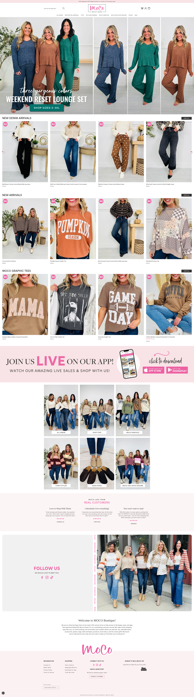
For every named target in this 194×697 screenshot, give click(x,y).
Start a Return (69, 665)
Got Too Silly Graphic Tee (57, 337)
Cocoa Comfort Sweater (9, 261)
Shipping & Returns (71, 667)
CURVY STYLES (61, 485)
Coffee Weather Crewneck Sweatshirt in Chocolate (160, 337)
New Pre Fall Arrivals (72, 15)
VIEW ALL (186, 118)
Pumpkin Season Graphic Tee (58, 261)
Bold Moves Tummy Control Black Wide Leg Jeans (16, 184)
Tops (82, 15)
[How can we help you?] (63, 8)
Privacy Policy (48, 670)
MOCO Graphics (104, 15)
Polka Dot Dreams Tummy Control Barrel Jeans (111, 184)
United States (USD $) (50, 687)
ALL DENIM (61, 432)
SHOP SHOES (97, 485)
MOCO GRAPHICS (132, 432)
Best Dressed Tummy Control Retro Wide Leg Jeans (112, 261)
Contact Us (47, 665)
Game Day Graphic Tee (104, 337)
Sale (136, 15)
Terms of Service (49, 672)
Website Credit (110, 695)
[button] (149, 8)
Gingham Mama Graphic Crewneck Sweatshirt (15, 337)
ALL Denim (60, 15)
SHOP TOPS (97, 432)
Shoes (131, 15)
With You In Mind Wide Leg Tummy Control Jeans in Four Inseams (68, 184)
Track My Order (69, 672)
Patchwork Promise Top (152, 261)
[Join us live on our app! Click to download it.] (97, 364)
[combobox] (54, 8)
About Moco (47, 667)
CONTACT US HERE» (97, 676)
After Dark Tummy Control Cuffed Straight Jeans (160, 184)
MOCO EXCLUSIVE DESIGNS (119, 15)
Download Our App (70, 670)
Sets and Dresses (91, 15)
